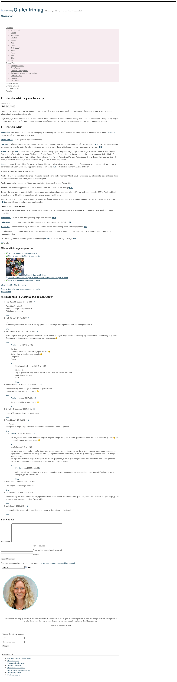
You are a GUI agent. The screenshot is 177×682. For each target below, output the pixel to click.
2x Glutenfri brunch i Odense (35, 275)
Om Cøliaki (15, 81)
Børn (12, 55)
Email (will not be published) (47, 550)
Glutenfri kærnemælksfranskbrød (18, 670)
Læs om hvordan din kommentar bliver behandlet (57, 563)
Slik (15, 285)
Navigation (7, 16)
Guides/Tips (10, 63)
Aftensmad (15, 35)
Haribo (4, 144)
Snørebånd (5, 132)
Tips (18, 285)
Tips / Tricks (15, 68)
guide (10, 285)
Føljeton (14, 78)
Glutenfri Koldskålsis (14, 665)
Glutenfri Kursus (12, 83)
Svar (7, 315)
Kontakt (9, 91)
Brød (12, 43)
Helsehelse (6, 218)
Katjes (3, 151)
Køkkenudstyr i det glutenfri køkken (24, 73)
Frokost (13, 32)
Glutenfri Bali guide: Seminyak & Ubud (53, 278)
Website (36, 554)
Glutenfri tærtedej (13, 661)
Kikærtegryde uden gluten (16, 663)
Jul (12, 60)
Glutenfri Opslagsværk (19, 70)
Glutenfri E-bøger (12, 86)
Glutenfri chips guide (32, 256)
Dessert (13, 40)
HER (96, 144)
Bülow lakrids (7, 140)
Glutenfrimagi (29, 9)
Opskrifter (9, 27)
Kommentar (6, 541)
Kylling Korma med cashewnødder (19, 658)
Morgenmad (15, 30)
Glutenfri (4, 285)
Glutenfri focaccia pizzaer (16, 668)
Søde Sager (15, 48)
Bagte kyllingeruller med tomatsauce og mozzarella (20, 289)
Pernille (13, 345)
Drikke (13, 58)
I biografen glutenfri (30, 253)
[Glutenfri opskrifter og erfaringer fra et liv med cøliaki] (7, 11)
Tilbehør (14, 38)
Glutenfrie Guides (17, 65)
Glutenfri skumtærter (32, 280)
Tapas (13, 53)
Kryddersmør (6, 291)
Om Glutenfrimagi (12, 88)
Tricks (23, 285)
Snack (13, 50)
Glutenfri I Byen (16, 75)
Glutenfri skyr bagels (14, 672)
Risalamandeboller (13, 675)
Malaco (4, 164)
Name (39, 546)
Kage (13, 45)
